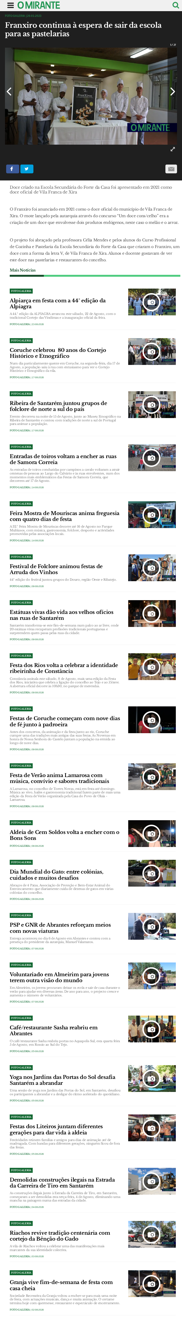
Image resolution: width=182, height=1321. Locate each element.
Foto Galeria (20, 324)
